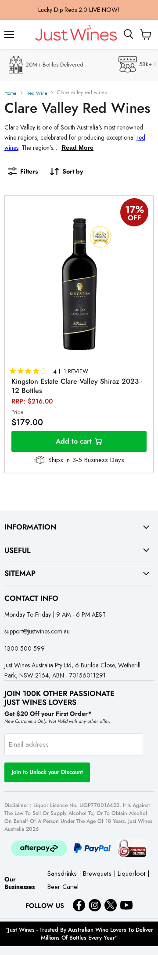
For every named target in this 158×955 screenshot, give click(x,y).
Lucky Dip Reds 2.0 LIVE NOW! (79, 9)
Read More (77, 147)
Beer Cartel (63, 887)
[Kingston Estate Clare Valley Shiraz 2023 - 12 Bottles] (79, 284)
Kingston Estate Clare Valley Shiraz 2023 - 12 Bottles (76, 386)
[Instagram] (95, 905)
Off (134, 218)
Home (10, 93)
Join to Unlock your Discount (47, 772)
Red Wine (36, 93)
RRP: (32, 401)
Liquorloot (131, 874)
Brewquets (97, 874)
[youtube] (126, 905)
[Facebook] (79, 905)
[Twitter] (110, 905)
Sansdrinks (62, 874)
